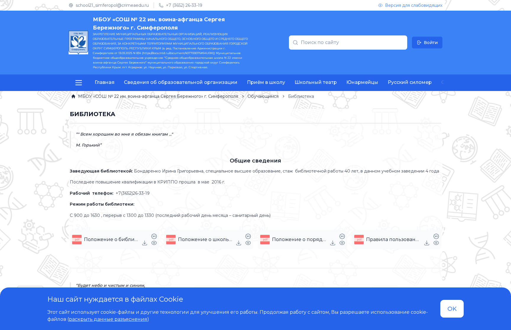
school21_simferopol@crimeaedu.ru (112, 5)
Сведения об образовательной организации (180, 82)
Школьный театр (316, 82)
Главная (104, 82)
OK (452, 308)
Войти (431, 42)
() (108, 319)
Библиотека (301, 96)
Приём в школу (266, 82)
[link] (154, 96)
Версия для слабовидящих (413, 5)
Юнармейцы (362, 82)
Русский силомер (410, 82)
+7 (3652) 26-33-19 (184, 5)
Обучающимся (263, 96)
